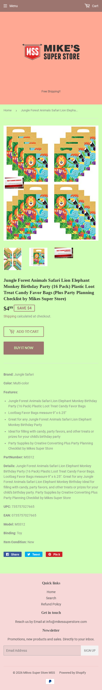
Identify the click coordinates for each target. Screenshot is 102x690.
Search (51, 598)
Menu (13, 6)
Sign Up (89, 650)
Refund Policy (51, 604)
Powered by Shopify (72, 672)
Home (8, 110)
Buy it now (23, 348)
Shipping (10, 316)
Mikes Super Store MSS (39, 672)
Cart (94, 6)
